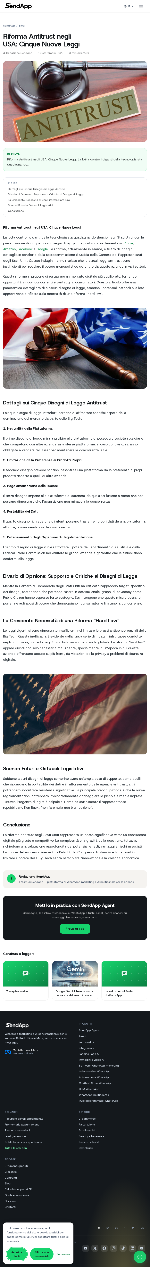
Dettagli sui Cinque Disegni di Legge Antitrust (37, 189)
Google (42, 249)
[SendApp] (18, 6)
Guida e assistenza (17, 1195)
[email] (141, 1248)
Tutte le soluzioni (16, 1148)
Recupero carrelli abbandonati (24, 1118)
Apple (128, 243)
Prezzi (82, 1036)
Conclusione (16, 211)
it (129, 6)
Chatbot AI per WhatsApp (95, 1083)
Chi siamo (11, 1201)
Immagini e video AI (91, 1059)
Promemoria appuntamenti (22, 1124)
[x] (94, 1248)
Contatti (10, 1207)
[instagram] (113, 1248)
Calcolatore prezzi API (18, 1189)
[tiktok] (123, 1248)
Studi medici (87, 1130)
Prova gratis (75, 929)
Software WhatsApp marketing (99, 1065)
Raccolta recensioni (17, 1130)
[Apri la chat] (140, 1257)
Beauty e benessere (91, 1136)
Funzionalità (86, 1042)
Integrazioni (86, 1048)
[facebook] (104, 1248)
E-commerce (87, 1118)
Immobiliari (86, 1148)
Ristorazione (87, 1124)
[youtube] (85, 1248)
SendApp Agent (89, 1030)
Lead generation (15, 1136)
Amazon (9, 249)
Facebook (25, 249)
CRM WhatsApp (89, 1089)
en (107, 1227)
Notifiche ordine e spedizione (23, 1142)
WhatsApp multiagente (94, 1095)
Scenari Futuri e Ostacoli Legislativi (30, 205)
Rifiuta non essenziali (42, 1254)
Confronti (11, 1177)
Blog (22, 25)
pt (133, 1227)
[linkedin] (132, 1248)
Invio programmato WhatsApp (98, 1100)
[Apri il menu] (141, 6)
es (116, 1227)
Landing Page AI (89, 1054)
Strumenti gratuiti (16, 1166)
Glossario (11, 1172)
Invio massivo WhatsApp (95, 1071)
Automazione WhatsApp (95, 1077)
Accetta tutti (16, 1254)
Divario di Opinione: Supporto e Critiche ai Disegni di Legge (46, 194)
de (142, 1227)
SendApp (9, 25)
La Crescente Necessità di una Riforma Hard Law (39, 200)
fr (125, 1227)
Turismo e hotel (89, 1142)
